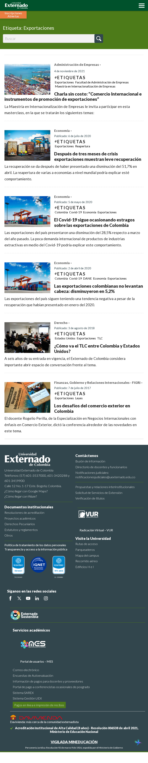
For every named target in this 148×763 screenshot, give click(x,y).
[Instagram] (46, 598)
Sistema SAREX (23, 692)
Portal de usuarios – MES (36, 661)
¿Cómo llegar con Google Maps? (26, 491)
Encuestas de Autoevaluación (33, 675)
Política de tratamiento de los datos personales (35, 545)
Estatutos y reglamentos (21, 530)
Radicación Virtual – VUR (96, 530)
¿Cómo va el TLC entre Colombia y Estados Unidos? (97, 348)
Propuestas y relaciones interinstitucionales (105, 487)
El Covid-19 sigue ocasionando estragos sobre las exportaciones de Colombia (94, 222)
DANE (87, 278)
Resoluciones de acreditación (24, 512)
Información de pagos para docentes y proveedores (48, 681)
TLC (100, 338)
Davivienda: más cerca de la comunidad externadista (44, 722)
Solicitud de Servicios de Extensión (98, 492)
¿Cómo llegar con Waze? (20, 496)
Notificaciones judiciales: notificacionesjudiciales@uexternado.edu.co (105, 475)
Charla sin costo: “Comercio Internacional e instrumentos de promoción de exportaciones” (73, 96)
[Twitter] (19, 598)
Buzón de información (90, 461)
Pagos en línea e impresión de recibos (39, 705)
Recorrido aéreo (86, 561)
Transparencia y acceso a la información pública (35, 549)
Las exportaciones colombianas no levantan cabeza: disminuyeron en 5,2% (98, 288)
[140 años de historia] (138, 743)
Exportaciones (64, 82)
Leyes (79, 398)
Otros (8, 535)
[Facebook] (10, 598)
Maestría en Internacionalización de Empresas (85, 86)
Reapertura (82, 146)
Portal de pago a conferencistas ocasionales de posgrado (51, 687)
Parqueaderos (85, 549)
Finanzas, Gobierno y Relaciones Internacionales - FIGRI (97, 383)
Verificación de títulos (90, 498)
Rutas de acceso (86, 544)
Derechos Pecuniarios (19, 524)
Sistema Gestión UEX (27, 698)
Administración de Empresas (76, 65)
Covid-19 (75, 212)
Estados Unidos (65, 338)
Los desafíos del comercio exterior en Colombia (92, 408)
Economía (62, 131)
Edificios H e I (84, 567)
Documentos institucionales (28, 507)
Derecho (61, 323)
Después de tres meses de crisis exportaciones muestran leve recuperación (97, 156)
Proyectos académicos (20, 518)
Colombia (61, 212)
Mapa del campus (87, 555)
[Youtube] (28, 598)
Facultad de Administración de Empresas (102, 82)
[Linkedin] (37, 598)
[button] (140, 5)
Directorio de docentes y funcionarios (101, 467)
